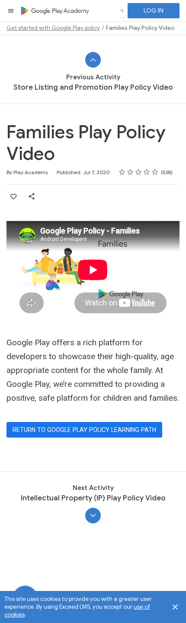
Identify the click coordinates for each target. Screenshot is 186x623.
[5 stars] (155, 172)
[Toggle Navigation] (11, 11)
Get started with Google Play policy (53, 28)
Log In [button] (154, 10)
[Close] (175, 606)
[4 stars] (147, 172)
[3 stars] (139, 172)
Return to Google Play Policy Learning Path (84, 429)
